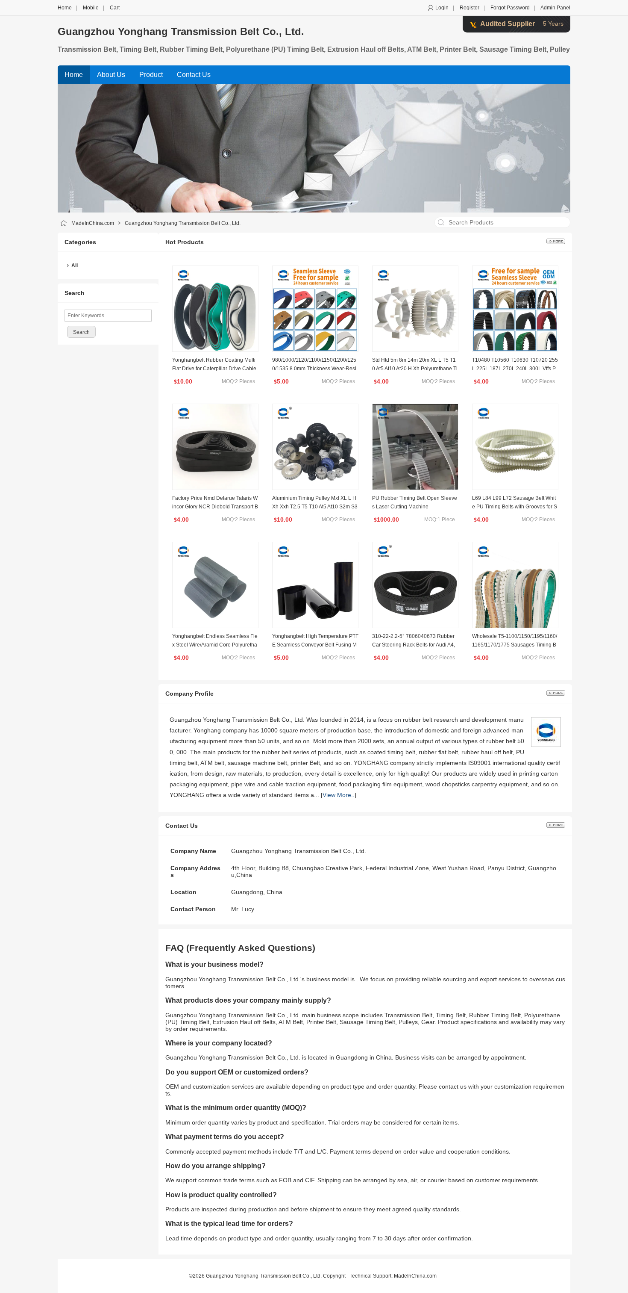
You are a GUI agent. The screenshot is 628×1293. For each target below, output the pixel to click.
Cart (115, 8)
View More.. (339, 794)
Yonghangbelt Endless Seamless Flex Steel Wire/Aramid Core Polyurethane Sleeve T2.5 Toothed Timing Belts (215, 644)
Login (442, 8)
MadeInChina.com (92, 223)
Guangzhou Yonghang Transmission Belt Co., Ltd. (181, 31)
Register (469, 8)
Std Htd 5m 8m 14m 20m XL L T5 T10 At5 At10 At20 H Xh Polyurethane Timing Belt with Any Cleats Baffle (415, 368)
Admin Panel (555, 8)
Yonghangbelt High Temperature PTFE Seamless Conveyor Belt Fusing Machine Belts (315, 644)
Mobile (91, 8)
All (74, 266)
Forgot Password (510, 8)
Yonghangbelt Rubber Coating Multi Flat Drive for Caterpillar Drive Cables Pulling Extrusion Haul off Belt (214, 368)
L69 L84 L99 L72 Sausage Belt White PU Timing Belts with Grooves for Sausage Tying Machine (514, 506)
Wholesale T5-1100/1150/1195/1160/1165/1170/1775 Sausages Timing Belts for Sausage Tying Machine (514, 644)
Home (65, 8)
